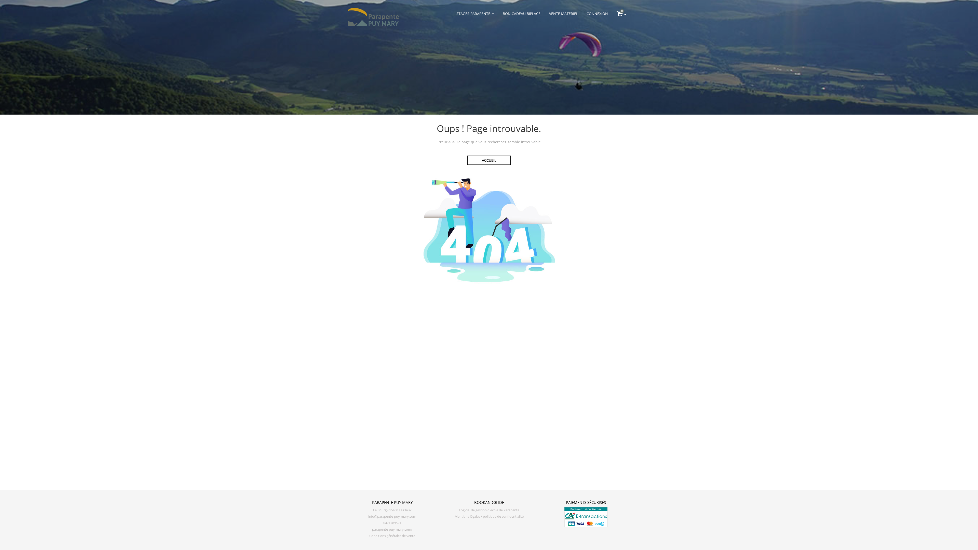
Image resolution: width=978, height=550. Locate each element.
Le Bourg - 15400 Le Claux (392, 510)
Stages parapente (473, 13)
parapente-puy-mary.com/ (392, 529)
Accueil (489, 160)
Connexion (597, 13)
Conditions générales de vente (392, 536)
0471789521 (392, 523)
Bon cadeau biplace (521, 13)
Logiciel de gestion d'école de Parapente (489, 510)
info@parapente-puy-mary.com (392, 516)
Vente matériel (563, 13)
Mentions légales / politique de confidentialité (489, 516)
